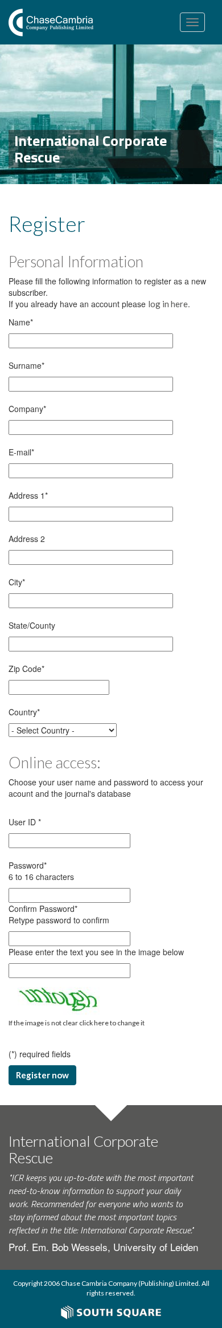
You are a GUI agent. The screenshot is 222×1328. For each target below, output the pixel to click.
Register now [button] (42, 1075)
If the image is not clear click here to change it (77, 1023)
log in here (168, 304)
